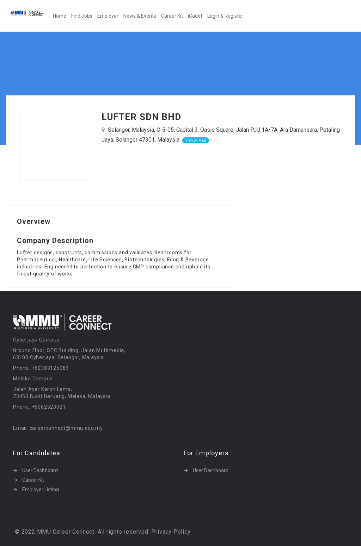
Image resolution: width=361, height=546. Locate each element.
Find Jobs (81, 16)
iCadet (195, 16)
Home (59, 16)
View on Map (195, 140)
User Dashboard (40, 470)
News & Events (139, 16)
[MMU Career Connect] (31, 13)
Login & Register (225, 16)
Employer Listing (40, 489)
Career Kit (172, 16)
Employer (107, 16)
